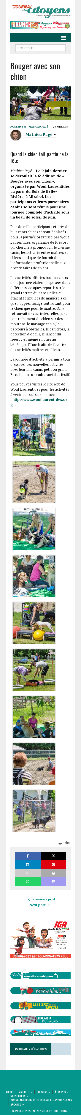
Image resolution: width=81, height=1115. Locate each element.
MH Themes (60, 1111)
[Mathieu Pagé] (15, 137)
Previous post (43, 899)
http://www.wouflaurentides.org (38, 402)
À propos (60, 1092)
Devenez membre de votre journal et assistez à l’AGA (41, 1100)
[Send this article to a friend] (27, 873)
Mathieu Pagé (38, 126)
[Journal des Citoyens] (40, 11)
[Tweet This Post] (53, 856)
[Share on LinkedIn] (27, 864)
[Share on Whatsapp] (27, 881)
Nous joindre (18, 1096)
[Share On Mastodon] (53, 881)
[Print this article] (53, 873)
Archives (16, 1104)
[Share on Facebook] (27, 856)
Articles (24, 1092)
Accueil (10, 1092)
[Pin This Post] (53, 864)
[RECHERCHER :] (40, 47)
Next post (37, 904)
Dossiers (42, 1092)
